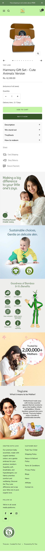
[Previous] (4, 60)
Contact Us (29, 487)
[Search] (8, 11)
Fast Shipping (13, 154)
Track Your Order (31, 450)
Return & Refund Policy (31, 459)
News (27, 478)
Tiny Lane (7, 65)
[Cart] (41, 11)
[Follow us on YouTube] (5, 518)
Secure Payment (13, 166)
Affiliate (28, 483)
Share (5, 147)
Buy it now (22, 117)
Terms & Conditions (32, 465)
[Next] (41, 60)
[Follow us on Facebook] (5, 513)
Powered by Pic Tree (30, 544)
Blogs (27, 474)
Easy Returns (13, 160)
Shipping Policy (30, 454)
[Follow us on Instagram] (16, 513)
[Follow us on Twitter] (11, 513)
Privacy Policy (30, 470)
